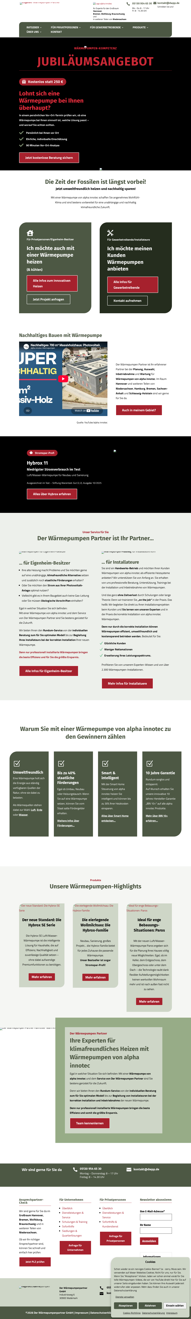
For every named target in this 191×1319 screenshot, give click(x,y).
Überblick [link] (67, 1208)
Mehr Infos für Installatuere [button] (127, 683)
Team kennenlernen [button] (90, 1123)
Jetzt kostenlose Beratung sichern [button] (49, 157)
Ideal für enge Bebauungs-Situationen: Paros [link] (149, 925)
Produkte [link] (139, 27)
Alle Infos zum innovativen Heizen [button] (51, 283)
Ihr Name (145, 1225)
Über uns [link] (33, 32)
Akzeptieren (126, 1306)
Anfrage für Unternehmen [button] (75, 1247)
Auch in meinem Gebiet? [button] (139, 410)
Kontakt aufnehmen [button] (127, 300)
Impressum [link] (171, 1313)
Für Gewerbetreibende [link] (105, 27)
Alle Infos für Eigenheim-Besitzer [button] (48, 670)
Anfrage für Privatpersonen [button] (116, 1238)
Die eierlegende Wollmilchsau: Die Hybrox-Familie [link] (95, 925)
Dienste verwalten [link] (124, 1297)
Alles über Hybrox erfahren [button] (52, 493)
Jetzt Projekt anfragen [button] (48, 299)
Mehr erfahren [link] (42, 976)
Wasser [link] (23, 815)
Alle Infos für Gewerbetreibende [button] (127, 284)
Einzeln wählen (175, 1306)
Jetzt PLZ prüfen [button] (35, 1262)
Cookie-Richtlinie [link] (132, 1313)
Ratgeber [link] (33, 27)
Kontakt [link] (56, 32)
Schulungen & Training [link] (74, 1222)
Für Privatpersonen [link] (64, 27)
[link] (41, 2)
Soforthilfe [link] (68, 1226)
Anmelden (149, 1241)
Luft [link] (33, 810)
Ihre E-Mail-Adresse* (152, 1211)
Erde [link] (39, 810)
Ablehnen (150, 1306)
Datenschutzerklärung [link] (125, 1290)
